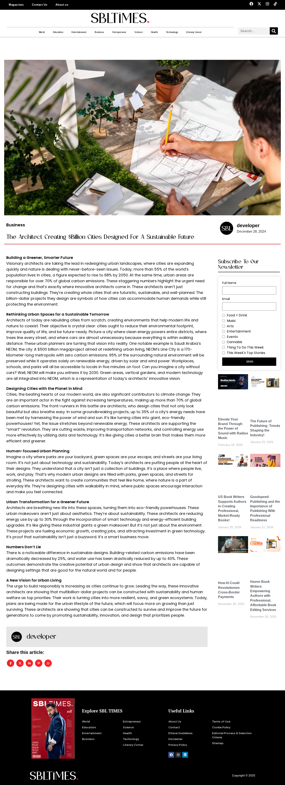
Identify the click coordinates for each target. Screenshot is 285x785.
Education (58, 32)
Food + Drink (237, 315)
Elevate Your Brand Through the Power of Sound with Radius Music (233, 429)
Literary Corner (194, 32)
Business (99, 32)
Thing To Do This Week (245, 347)
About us (61, 4)
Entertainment (79, 32)
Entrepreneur (119, 32)
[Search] (274, 31)
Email (226, 299)
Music (231, 320)
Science (138, 32)
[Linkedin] (185, 755)
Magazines (16, 4)
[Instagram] (178, 755)
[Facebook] (171, 755)
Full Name (229, 283)
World (42, 32)
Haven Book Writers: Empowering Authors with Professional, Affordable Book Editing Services (263, 595)
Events (232, 336)
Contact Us (39, 4)
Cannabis (234, 342)
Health (154, 32)
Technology (172, 32)
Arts (230, 326)
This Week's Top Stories (246, 352)
